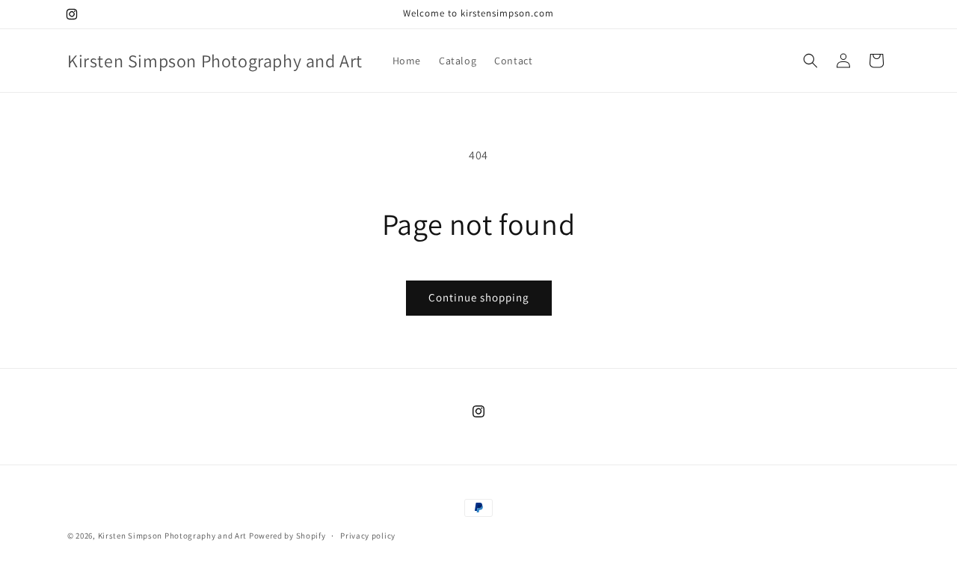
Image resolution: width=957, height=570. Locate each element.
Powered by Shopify (287, 535)
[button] (810, 60)
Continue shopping (478, 297)
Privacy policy (368, 535)
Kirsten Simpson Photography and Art (172, 535)
